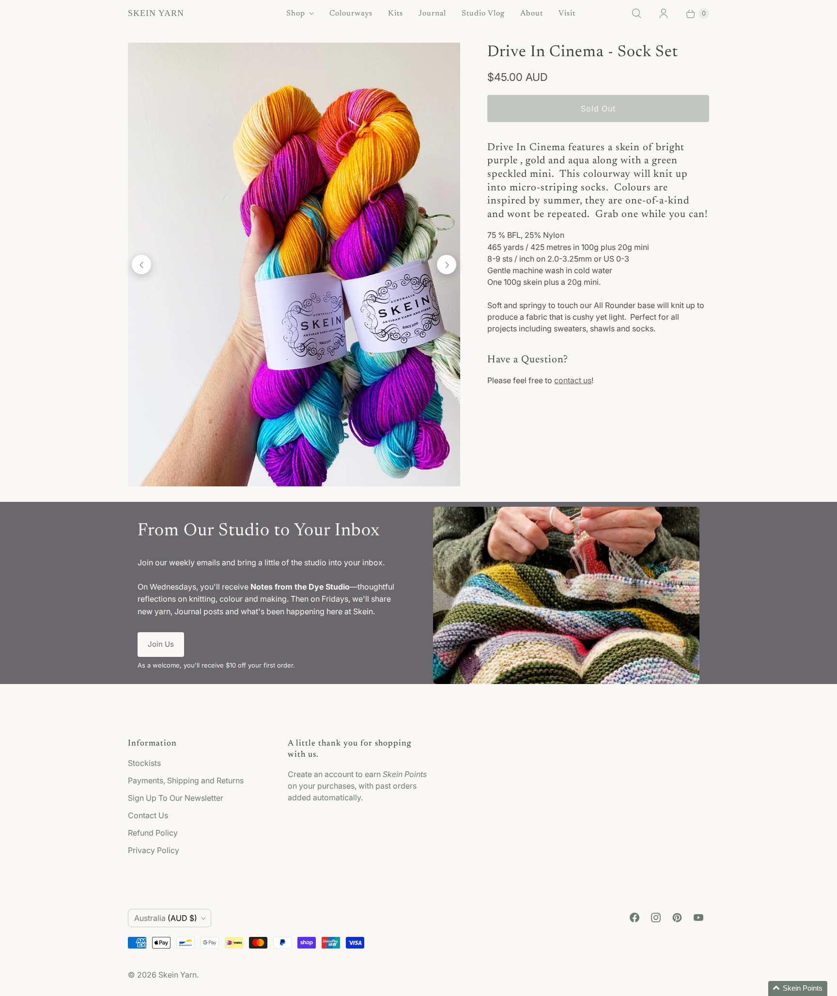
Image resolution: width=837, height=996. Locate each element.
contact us (572, 380)
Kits (395, 13)
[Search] (636, 13)
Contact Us (148, 815)
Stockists (144, 763)
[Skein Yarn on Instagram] (655, 917)
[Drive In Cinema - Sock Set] (294, 264)
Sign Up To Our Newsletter (175, 798)
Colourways (350, 13)
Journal (432, 13)
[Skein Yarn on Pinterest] (677, 917)
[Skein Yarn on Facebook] (634, 917)
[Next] (446, 264)
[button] (797, 988)
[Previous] (141, 264)
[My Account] (663, 13)
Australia (165, 918)
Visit (566, 13)
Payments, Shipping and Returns (186, 780)
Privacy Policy (153, 850)
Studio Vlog (483, 13)
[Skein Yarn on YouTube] (698, 917)
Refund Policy (153, 833)
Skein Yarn (177, 975)
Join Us (161, 644)
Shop (295, 13)
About (531, 13)
